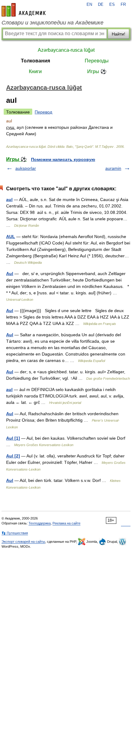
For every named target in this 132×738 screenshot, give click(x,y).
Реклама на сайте (66, 523)
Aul (9, 273)
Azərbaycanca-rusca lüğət (66, 50)
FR (123, 4)
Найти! (118, 34)
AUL (10, 236)
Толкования (35, 60)
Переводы (97, 60)
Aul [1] (13, 438)
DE (100, 4)
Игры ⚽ (97, 71)
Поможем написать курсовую (63, 159)
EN (89, 4)
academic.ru (24, 10)
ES (112, 4)
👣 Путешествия (15, 533)
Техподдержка (40, 523)
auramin (113, 168)
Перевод (43, 112)
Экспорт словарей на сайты (23, 541)
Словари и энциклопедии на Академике (52, 23)
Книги (35, 71)
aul (9, 199)
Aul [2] (13, 455)
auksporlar (25, 168)
